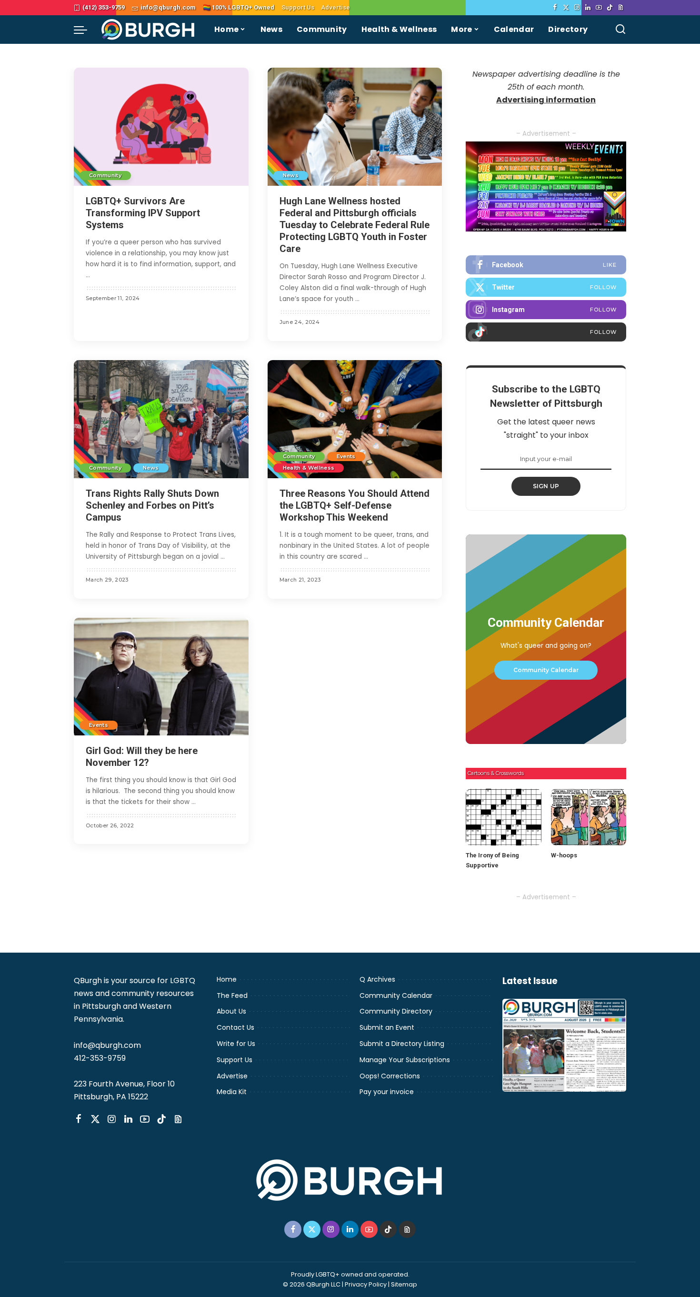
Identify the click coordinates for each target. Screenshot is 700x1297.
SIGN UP (546, 486)
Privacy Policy (366, 1284)
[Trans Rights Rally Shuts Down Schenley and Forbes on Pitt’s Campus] (161, 419)
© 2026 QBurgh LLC (311, 1284)
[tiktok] (546, 332)
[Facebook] (555, 7)
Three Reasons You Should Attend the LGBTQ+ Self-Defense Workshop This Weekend (355, 505)
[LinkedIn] (587, 7)
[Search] (620, 29)
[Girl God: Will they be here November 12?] (161, 677)
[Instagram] (576, 7)
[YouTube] (598, 7)
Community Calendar (546, 670)
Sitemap (404, 1284)
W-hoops (564, 855)
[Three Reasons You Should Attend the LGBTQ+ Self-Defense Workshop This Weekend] (355, 419)
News (291, 175)
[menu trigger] (85, 29)
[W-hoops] (588, 817)
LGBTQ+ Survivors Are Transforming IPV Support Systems (143, 213)
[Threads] (620, 7)
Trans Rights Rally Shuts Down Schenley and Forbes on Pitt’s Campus (152, 505)
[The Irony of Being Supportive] (503, 817)
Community (105, 175)
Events (346, 456)
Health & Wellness (309, 467)
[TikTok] (609, 7)
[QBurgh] (148, 29)
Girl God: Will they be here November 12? (142, 756)
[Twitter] (565, 7)
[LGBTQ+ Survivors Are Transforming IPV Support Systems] (161, 127)
